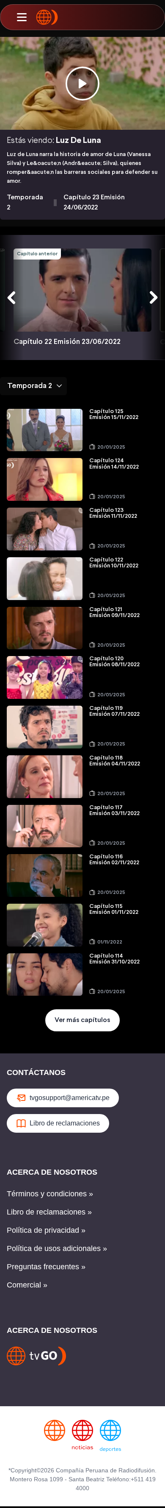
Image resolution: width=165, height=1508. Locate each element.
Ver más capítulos (82, 1020)
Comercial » (27, 1285)
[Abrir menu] (21, 17)
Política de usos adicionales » (57, 1248)
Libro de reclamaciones (65, 1123)
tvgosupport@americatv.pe (70, 1097)
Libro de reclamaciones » (49, 1212)
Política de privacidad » (46, 1230)
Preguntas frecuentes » (46, 1266)
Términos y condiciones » (50, 1194)
